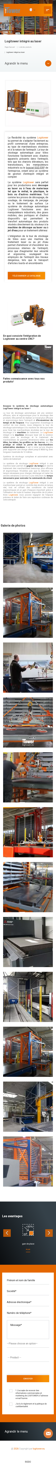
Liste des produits (25, 47)
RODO (28, 1462)
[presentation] (7, 1233)
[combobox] (28, 1357)
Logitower (42, 137)
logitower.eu (38, 1448)
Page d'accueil (10, 47)
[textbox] (29, 1357)
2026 (16, 1448)
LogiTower (48, 432)
